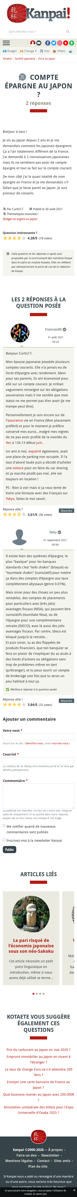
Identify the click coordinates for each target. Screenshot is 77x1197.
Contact (43, 1161)
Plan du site (37, 1166)
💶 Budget (10, 51)
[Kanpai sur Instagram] (59, 43)
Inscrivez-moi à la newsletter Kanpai (34, 840)
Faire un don (26, 1155)
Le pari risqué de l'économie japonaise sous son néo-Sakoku (31, 946)
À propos (55, 1150)
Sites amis (62, 1161)
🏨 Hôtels (59, 51)
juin (39, 442)
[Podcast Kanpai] (71, 43)
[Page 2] (37, 994)
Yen (8, 442)
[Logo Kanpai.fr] (38, 13)
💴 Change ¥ (28, 51)
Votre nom (12, 731)
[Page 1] (33, 994)
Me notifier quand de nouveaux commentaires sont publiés (31, 829)
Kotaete (7, 58)
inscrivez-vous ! (61, 743)
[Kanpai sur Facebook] (47, 43)
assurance (15, 420)
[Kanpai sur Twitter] (53, 43)
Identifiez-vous (34, 743)
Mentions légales (19, 1161)
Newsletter (50, 1155)
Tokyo (10, 498)
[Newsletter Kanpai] (38, 43)
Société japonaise (25, 58)
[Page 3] (40, 994)
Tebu (53, 532)
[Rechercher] (68, 31)
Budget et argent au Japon (20, 219)
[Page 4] (43, 994)
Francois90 (53, 329)
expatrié (34, 451)
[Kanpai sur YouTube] (65, 43)
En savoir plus (40, 1193)
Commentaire (15, 781)
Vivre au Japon (46, 58)
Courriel (11, 754)
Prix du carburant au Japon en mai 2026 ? (38, 1049)
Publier (9, 849)
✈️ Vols (45, 51)
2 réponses (38, 103)
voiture (18, 468)
